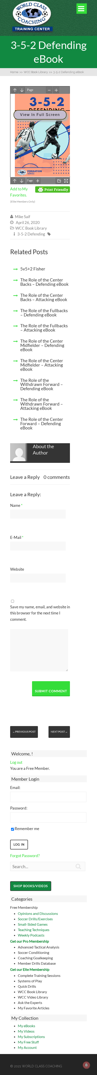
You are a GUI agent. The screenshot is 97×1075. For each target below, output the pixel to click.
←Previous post (24, 731)
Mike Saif (22, 216)
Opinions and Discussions (38, 913)
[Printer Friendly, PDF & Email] (52, 189)
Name (16, 505)
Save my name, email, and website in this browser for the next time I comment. (40, 612)
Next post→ (59, 731)
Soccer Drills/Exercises (35, 919)
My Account (27, 1047)
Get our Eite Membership (29, 969)
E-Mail (16, 537)
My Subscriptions (31, 1036)
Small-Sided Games (33, 924)
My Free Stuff (28, 1042)
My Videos (26, 1031)
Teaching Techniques (33, 929)
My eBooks (26, 1026)
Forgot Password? (25, 855)
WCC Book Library (31, 228)
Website (17, 569)
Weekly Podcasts (31, 935)
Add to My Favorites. (22, 195)
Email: (15, 787)
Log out (16, 762)
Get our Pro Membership (29, 941)
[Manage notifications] (86, 1065)
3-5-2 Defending (31, 234)
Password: (18, 808)
